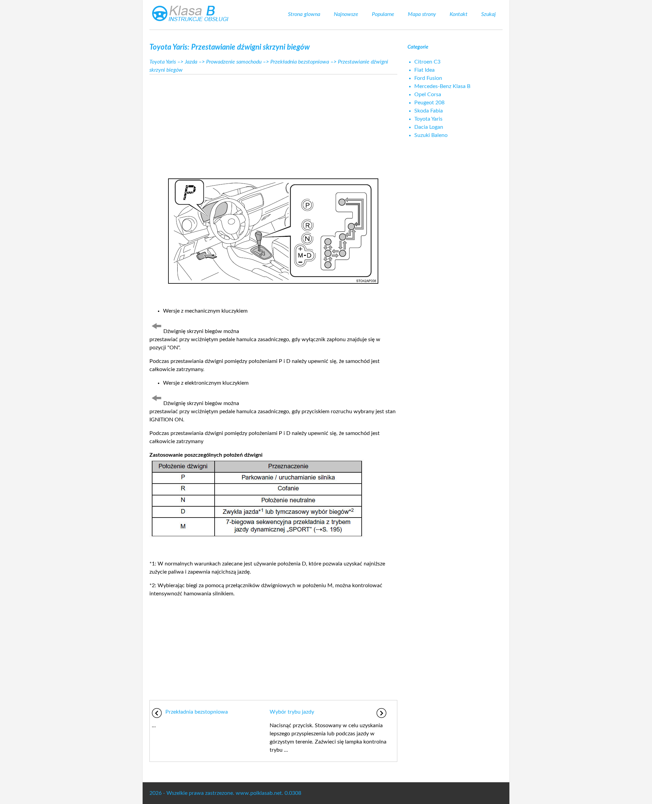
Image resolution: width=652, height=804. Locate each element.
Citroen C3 (427, 62)
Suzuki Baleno (431, 135)
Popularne (383, 14)
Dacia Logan (428, 127)
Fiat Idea (424, 70)
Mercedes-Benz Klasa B (442, 86)
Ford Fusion (428, 78)
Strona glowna (304, 14)
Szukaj (488, 14)
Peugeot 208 (429, 102)
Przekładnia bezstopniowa (299, 62)
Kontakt (459, 14)
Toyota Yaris (162, 62)
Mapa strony (422, 14)
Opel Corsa (427, 94)
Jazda (191, 62)
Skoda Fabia (428, 110)
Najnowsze (346, 14)
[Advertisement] (273, 123)
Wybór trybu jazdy (292, 712)
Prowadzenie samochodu (233, 62)
